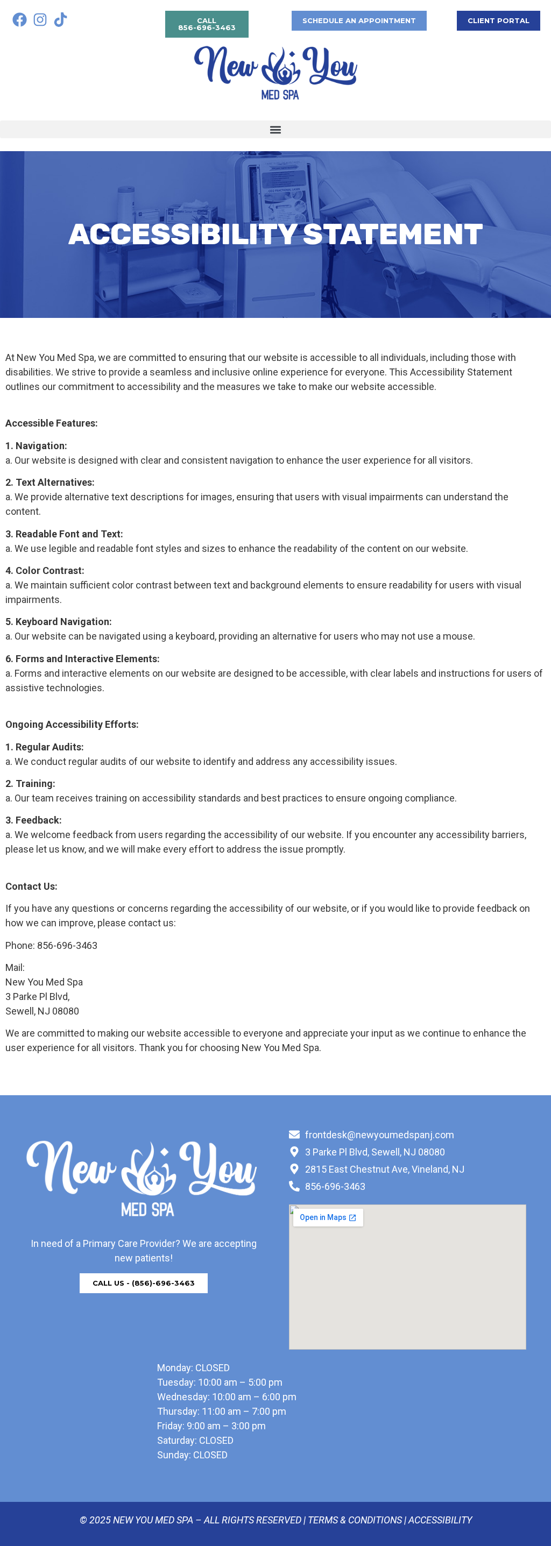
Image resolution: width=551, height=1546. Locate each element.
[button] (275, 129)
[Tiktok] (60, 19)
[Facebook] (19, 19)
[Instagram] (39, 19)
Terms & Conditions (355, 1520)
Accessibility (440, 1520)
